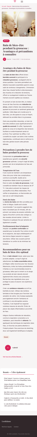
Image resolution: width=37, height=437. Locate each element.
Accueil (4, 6)
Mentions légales (7, 426)
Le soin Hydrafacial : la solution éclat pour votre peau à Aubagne (17, 405)
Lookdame (6, 421)
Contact (16, 426)
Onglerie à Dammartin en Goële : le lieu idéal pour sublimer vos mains (18, 399)
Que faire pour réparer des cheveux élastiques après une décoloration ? (15, 393)
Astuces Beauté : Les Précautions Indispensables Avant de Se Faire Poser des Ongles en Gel (17, 386)
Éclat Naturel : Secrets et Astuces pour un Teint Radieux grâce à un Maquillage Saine (17, 379)
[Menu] (22, 1)
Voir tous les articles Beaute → (13, 357)
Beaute (9, 6)
